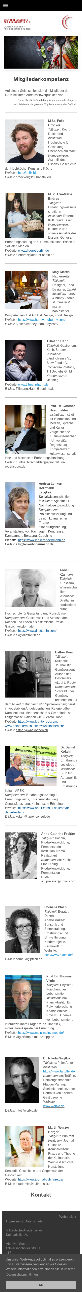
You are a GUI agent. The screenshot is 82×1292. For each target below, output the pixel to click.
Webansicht (67, 1216)
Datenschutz (33, 1221)
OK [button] (41, 1284)
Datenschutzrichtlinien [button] (22, 1274)
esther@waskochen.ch (32, 730)
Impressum (13, 1221)
